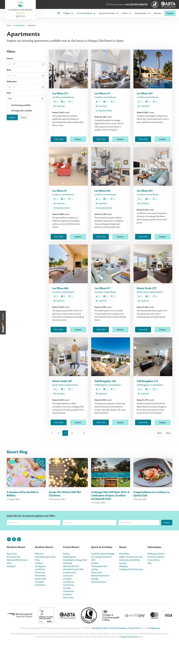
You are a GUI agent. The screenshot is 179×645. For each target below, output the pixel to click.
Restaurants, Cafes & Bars (129, 560)
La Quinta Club (69, 572)
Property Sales (141, 13)
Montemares (40, 575)
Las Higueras (40, 566)
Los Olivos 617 (102, 288)
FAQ (149, 563)
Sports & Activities (107, 13)
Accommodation (84, 13)
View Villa (58, 139)
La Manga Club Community (131, 569)
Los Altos (67, 588)
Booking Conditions (156, 553)
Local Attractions (98, 582)
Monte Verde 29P (62, 381)
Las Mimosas (68, 582)
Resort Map (124, 553)
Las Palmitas (40, 585)
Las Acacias (68, 575)
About (125, 13)
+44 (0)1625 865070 (136, 4)
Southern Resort (155, 292)
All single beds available (21, 110)
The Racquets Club (99, 566)
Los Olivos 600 (60, 288)
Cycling (94, 569)
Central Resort (68, 97)
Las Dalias (67, 579)
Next (168, 433)
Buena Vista (12, 553)
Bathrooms (12, 81)
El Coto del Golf (13, 557)
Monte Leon (40, 572)
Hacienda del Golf (70, 566)
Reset (23, 117)
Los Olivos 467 (145, 93)
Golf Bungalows (101, 385)
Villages (66, 13)
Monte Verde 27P (146, 288)
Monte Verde (142, 292)
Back (159, 433)
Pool (9, 93)
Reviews (157, 13)
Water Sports (96, 572)
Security (122, 563)
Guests (10, 58)
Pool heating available (21, 105)
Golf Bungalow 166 (105, 381)
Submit (12, 117)
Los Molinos (40, 569)
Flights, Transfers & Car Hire (131, 557)
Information (154, 547)
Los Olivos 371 (60, 93)
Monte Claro (68, 597)
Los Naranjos (68, 591)
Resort (123, 547)
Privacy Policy (154, 560)
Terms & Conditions (156, 557)
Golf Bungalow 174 (147, 381)
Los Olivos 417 (102, 93)
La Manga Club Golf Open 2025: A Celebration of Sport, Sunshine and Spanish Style (110, 495)
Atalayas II (11, 566)
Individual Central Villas (73, 569)
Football (94, 563)
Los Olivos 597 (145, 190)
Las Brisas (39, 563)
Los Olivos (56, 97)
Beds (9, 70)
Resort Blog (17, 451)
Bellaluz (66, 553)
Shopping (123, 566)
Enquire (170, 13)
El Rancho (39, 553)
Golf (93, 560)
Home (9, 25)
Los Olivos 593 (102, 190)
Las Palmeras (68, 585)
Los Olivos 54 (59, 190)
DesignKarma (154, 628)
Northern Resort (16, 547)
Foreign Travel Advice (129, 636)
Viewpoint (39, 582)
